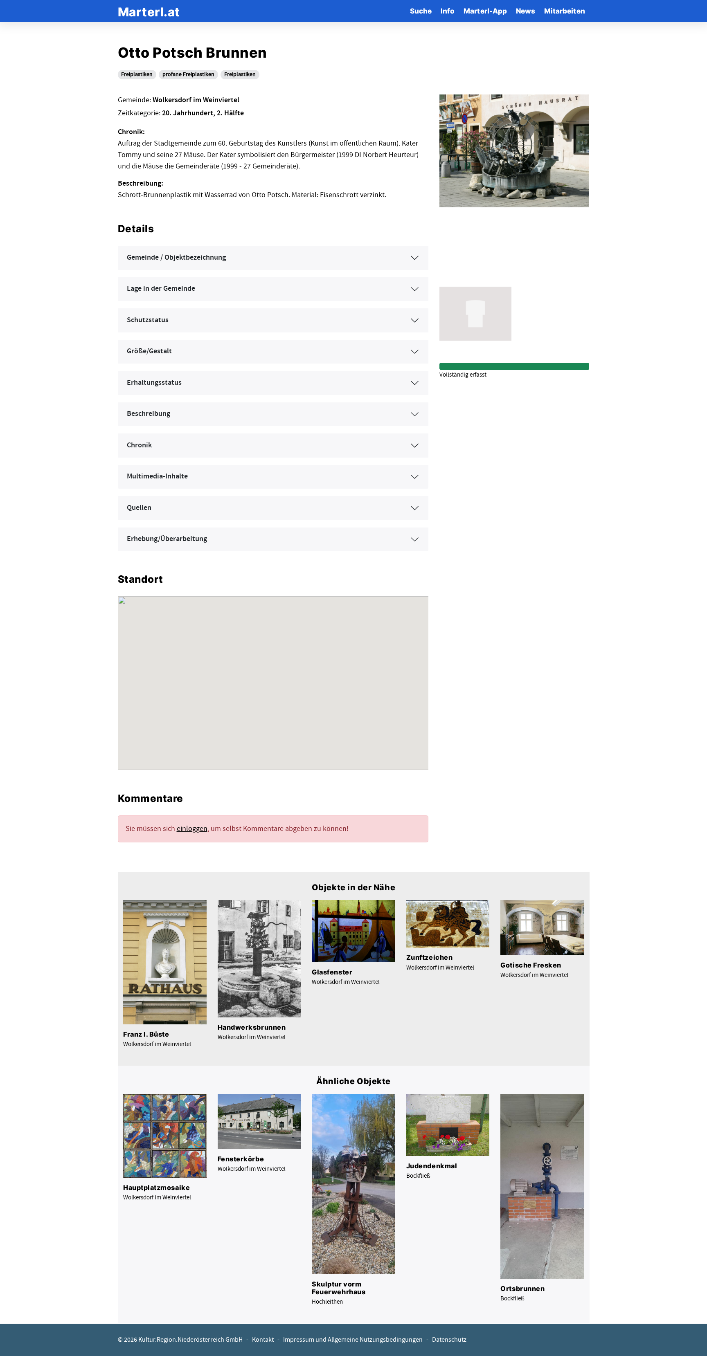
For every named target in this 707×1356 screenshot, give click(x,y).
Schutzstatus (148, 320)
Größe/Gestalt (149, 351)
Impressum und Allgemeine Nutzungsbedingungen (353, 1340)
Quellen (139, 508)
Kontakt (263, 1340)
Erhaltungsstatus (154, 383)
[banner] (149, 10)
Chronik (139, 445)
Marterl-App (485, 11)
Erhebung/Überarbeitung (167, 539)
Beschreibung (148, 414)
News (525, 11)
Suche (421, 11)
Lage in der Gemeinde (161, 289)
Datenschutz (449, 1340)
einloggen (192, 828)
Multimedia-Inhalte (157, 476)
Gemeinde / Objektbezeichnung (176, 258)
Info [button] (448, 11)
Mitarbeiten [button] (564, 11)
